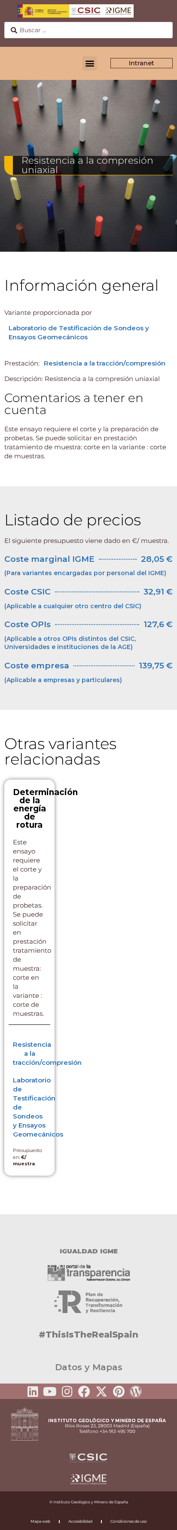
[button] (89, 63)
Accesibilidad (80, 1521)
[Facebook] (84, 1392)
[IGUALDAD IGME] (88, 1229)
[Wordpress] (136, 1392)
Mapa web (40, 1521)
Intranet (141, 63)
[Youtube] (50, 1392)
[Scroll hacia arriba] (157, 1517)
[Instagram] (67, 1392)
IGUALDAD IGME (89, 1251)
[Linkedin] (33, 1392)
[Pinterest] (119, 1392)
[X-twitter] (101, 1392)
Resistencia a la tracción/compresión (104, 363)
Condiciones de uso (128, 1521)
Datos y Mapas (88, 1367)
